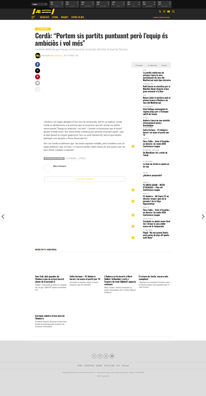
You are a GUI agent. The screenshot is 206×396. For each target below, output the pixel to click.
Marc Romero (56, 55)
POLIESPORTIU (89, 365)
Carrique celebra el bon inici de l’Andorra (50, 317)
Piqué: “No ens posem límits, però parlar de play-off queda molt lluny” (156, 235)
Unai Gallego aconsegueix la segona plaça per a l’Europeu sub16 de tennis (155, 111)
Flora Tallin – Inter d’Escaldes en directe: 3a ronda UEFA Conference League (156, 144)
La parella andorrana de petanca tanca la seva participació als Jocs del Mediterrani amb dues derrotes (157, 76)
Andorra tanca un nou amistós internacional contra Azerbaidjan (156, 123)
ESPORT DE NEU (77, 17)
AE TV (118, 365)
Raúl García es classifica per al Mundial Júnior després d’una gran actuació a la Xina (156, 89)
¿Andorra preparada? (152, 175)
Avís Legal (125, 365)
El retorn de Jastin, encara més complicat (153, 278)
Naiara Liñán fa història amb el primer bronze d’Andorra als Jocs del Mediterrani (156, 100)
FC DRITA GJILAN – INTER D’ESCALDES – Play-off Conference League (154, 187)
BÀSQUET (64, 17)
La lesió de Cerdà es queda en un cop (156, 165)
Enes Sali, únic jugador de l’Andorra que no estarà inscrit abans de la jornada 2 (49, 279)
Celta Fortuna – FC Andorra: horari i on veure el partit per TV (156, 132)
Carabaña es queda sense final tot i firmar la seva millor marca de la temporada (156, 224)
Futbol (82, 158)
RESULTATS (44, 17)
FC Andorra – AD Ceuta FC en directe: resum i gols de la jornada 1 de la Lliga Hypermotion (156, 199)
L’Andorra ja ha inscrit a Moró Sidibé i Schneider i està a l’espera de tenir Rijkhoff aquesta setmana (120, 280)
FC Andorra (71, 158)
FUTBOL (55, 17)
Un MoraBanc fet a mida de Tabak (155, 154)
